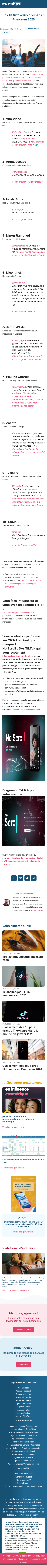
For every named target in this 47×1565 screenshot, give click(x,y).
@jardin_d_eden (20, 340)
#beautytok (18, 356)
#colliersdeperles (28, 393)
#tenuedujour (18, 449)
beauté (5, 480)
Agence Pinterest (23, 1400)
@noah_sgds (18, 209)
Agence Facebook (23, 1391)
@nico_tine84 (18, 283)
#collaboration (37, 142)
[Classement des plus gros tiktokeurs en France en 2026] (23, 1050)
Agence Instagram (23, 1394)
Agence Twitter (23, 1413)
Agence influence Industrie (23, 1454)
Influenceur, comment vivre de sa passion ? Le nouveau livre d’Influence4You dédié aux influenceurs (24, 1224)
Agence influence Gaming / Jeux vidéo (23, 1445)
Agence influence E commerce (23, 1435)
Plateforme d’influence (23, 1474)
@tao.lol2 (16, 532)
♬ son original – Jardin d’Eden (26, 359)
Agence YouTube (23, 1416)
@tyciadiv (16, 486)
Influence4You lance (16, 656)
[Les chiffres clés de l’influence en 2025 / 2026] (23, 1145)
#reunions (32, 499)
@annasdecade (19, 172)
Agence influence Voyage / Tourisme (23, 1464)
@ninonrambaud (20, 246)
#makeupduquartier (34, 356)
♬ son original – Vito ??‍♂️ (24, 145)
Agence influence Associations (23, 1426)
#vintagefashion (32, 449)
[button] (19, 1217)
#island (40, 499)
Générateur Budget (23, 1477)
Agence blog (23, 1388)
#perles (15, 393)
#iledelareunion (19, 499)
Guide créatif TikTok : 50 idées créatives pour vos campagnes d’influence (23, 584)
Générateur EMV (23, 1480)
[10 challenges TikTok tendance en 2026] (23, 976)
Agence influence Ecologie (23, 1439)
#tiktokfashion (38, 252)
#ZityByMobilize (28, 138)
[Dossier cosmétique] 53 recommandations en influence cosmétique (18, 1119)
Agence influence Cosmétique (23, 1429)
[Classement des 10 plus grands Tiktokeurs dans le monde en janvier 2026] (23, 1011)
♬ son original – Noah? (23, 219)
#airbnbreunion (30, 502)
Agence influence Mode (23, 1461)
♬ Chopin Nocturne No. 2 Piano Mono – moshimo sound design (27, 402)
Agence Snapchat (23, 1404)
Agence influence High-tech (23, 1451)
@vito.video (17, 132)
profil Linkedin (39, 910)
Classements (33, 28)
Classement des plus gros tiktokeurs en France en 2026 (22, 1067)
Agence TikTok (23, 1407)
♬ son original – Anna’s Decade (27, 182)
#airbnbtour (17, 502)
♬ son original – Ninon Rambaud (28, 255)
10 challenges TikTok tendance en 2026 (16, 993)
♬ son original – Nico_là (23, 312)
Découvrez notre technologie (14, 1290)
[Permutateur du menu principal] (41, 4)
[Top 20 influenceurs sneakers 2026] (23, 941)
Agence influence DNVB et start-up (23, 1432)
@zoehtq (16, 433)
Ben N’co (27, 577)
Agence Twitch (23, 1410)
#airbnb (37, 495)
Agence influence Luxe (23, 1458)
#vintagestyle (18, 452)
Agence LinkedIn (23, 1397)
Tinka (36, 577)
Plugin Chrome (23, 1483)
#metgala (19, 252)
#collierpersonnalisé (21, 396)
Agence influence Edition (23, 1442)
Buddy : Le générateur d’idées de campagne (23, 1486)
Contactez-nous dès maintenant (25, 710)
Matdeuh (18, 577)
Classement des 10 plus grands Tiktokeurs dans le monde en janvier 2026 (20, 1030)
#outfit (28, 252)
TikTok (6, 32)
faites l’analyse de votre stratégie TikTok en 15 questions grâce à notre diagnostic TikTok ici (22, 861)
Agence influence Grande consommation (23, 1448)
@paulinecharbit (19, 387)
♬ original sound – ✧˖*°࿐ (25, 545)
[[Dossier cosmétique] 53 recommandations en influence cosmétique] (23, 1100)
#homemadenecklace (22, 399)
